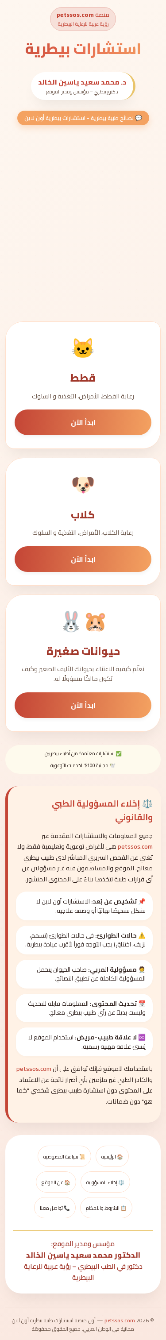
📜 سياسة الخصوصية (64, 1156)
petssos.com (75, 14)
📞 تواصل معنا (55, 1208)
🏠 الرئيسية (112, 1156)
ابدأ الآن (83, 422)
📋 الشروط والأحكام (106, 1208)
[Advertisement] (83, 222)
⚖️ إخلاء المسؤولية (105, 1182)
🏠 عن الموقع (56, 1182)
